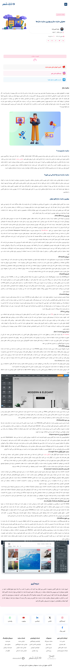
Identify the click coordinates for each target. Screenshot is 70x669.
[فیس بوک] (62, 628)
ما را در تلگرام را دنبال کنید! (54, 80)
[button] (65, 4)
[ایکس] (50, 618)
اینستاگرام (62, 621)
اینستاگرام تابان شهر (56, 73)
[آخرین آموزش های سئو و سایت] (64, 67)
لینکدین (37, 621)
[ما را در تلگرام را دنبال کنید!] (64, 80)
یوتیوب (24, 621)
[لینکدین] (37, 618)
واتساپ (10, 621)
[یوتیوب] (24, 618)
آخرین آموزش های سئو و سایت (53, 67)
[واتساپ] (10, 618)
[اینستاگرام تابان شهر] (64, 73)
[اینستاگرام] (62, 618)
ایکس (49, 621)
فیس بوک (62, 631)
